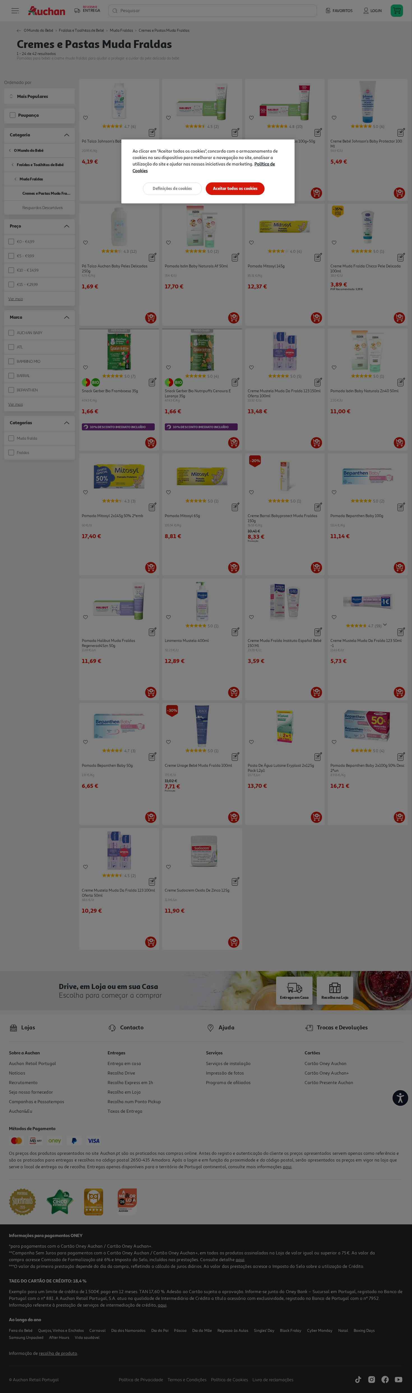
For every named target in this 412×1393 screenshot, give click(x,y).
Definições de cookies (172, 188)
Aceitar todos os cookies (235, 188)
